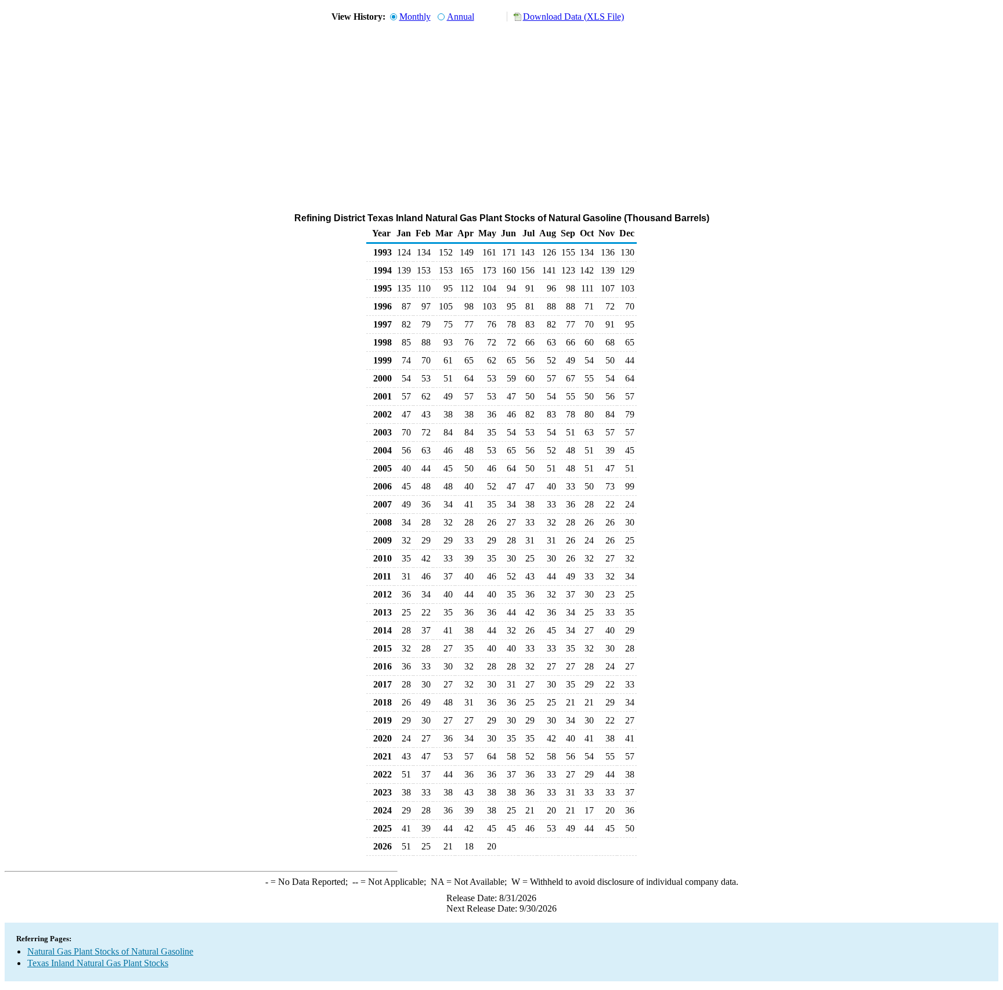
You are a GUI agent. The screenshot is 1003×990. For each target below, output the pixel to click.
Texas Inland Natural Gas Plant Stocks (97, 963)
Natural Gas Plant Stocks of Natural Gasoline (110, 951)
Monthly (415, 16)
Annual (460, 16)
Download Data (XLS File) (573, 16)
